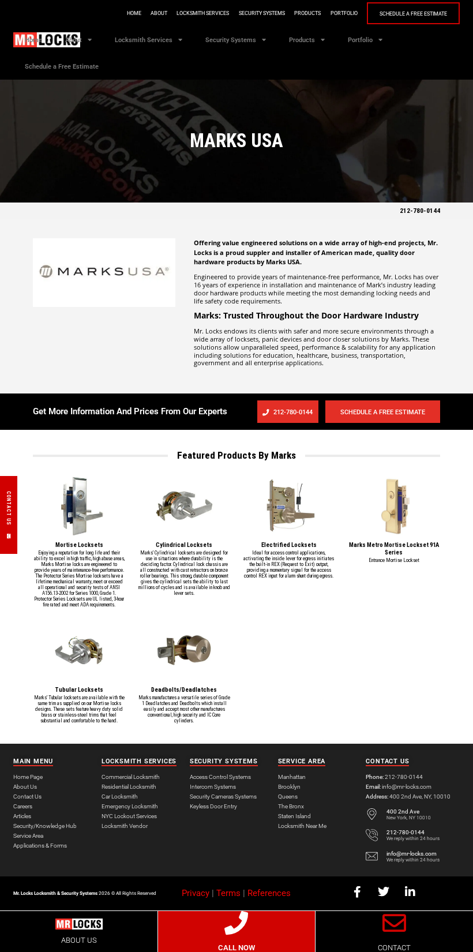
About (159, 13)
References (269, 893)
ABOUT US (79, 940)
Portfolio (344, 13)
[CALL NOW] (236, 923)
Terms (228, 893)
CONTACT (394, 947)
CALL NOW (236, 947)
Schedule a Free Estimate (413, 14)
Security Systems (262, 13)
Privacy (195, 893)
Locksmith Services (203, 13)
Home (134, 13)
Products (307, 13)
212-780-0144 (420, 211)
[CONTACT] (394, 923)
